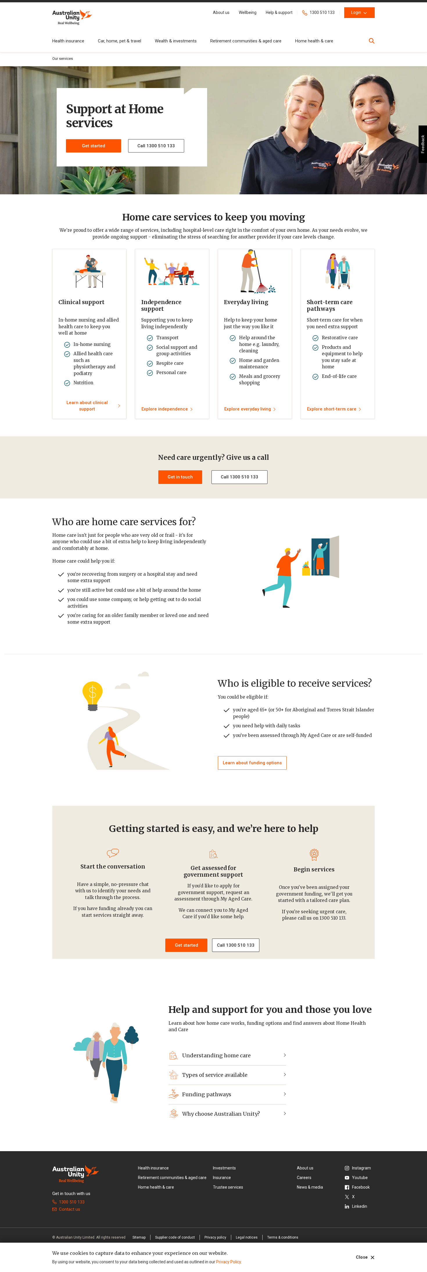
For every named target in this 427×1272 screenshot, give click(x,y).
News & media (310, 1187)
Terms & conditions (282, 1237)
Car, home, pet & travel (119, 41)
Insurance (222, 1177)
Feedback (422, 144)
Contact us (69, 1209)
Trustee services (228, 1187)
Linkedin (359, 1206)
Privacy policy (215, 1237)
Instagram (361, 1168)
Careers (304, 1177)
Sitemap (139, 1237)
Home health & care (314, 41)
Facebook (361, 1187)
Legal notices (247, 1237)
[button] (221, 13)
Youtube (360, 1177)
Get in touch (180, 477)
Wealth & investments (176, 41)
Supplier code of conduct (175, 1237)
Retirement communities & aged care (245, 41)
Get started (93, 145)
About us (305, 1168)
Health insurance (68, 41)
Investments (224, 1168)
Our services (62, 58)
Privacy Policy (228, 1262)
